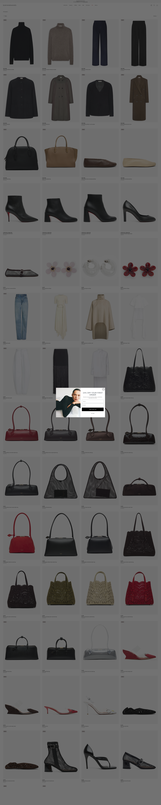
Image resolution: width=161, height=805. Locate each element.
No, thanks (92, 413)
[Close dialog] (103, 389)
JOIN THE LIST (92, 409)
